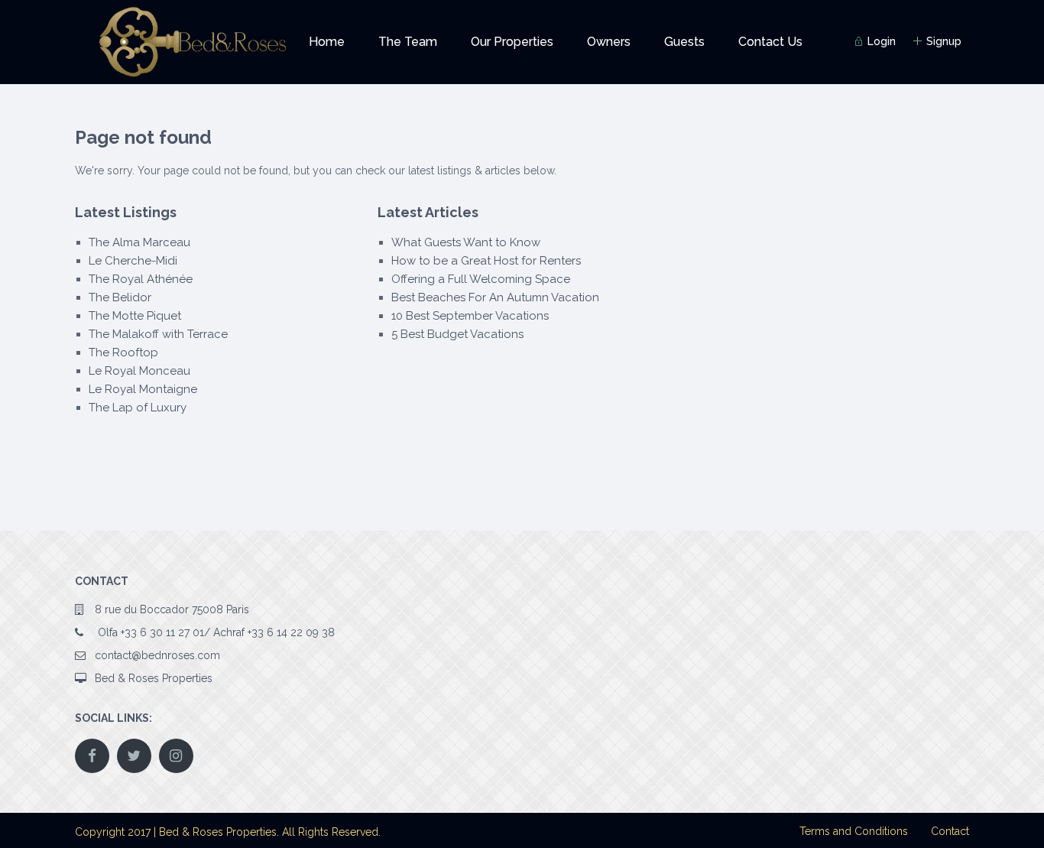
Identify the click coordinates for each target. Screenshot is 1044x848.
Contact (950, 831)
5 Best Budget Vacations (457, 334)
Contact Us (770, 41)
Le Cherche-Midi (133, 261)
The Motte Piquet (135, 316)
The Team (407, 41)
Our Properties (512, 41)
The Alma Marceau (139, 242)
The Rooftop (123, 352)
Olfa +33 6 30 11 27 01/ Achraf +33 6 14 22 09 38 (215, 632)
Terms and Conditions (853, 831)
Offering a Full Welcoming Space (480, 279)
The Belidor (120, 297)
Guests (684, 41)
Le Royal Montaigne (143, 389)
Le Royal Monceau (139, 371)
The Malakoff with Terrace (158, 334)
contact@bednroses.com (157, 655)
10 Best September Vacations (470, 316)
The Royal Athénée (141, 279)
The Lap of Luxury (137, 407)
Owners (609, 41)
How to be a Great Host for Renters (486, 261)
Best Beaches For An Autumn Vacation (495, 297)
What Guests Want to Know (465, 242)
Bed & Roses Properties (153, 678)
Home (327, 41)
